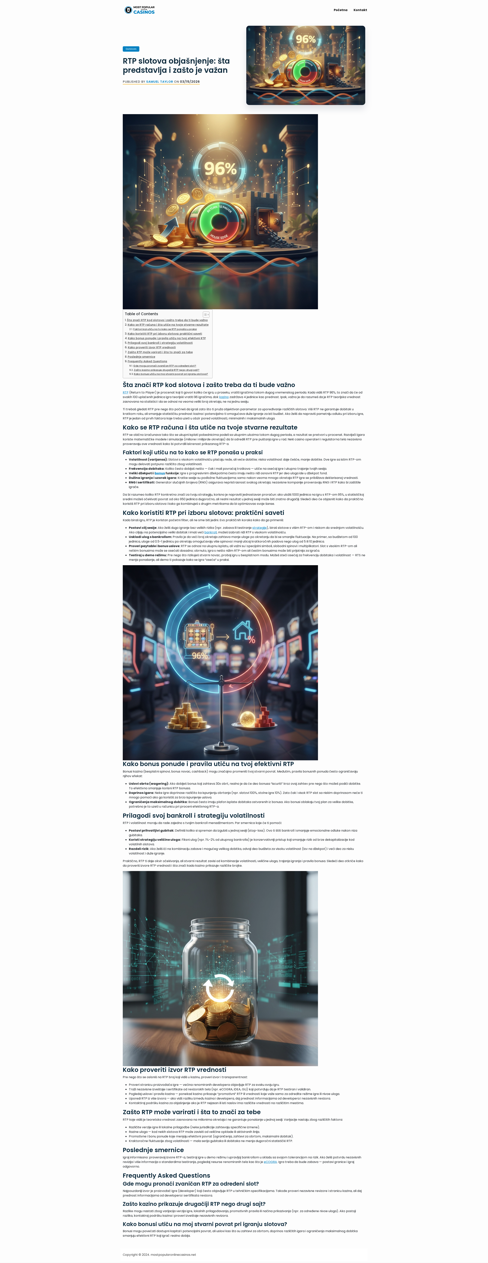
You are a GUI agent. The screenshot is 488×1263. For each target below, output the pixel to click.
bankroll (210, 532)
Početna (341, 10)
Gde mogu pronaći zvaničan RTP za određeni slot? (164, 366)
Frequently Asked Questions (147, 361)
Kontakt (360, 10)
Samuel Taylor (159, 81)
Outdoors (131, 48)
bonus (160, 473)
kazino (224, 397)
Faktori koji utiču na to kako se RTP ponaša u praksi (165, 329)
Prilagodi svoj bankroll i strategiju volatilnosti (160, 343)
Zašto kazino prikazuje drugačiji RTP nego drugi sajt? (166, 370)
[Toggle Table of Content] (204, 314)
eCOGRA (270, 1162)
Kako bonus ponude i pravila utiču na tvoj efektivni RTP (167, 338)
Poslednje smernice (141, 357)
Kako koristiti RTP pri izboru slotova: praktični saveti (165, 334)
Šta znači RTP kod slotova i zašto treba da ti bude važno (167, 320)
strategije (259, 528)
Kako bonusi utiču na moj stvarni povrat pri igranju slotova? (171, 374)
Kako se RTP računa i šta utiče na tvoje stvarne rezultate (168, 325)
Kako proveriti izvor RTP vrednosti (152, 347)
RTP (125, 392)
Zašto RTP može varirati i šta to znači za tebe (160, 352)
